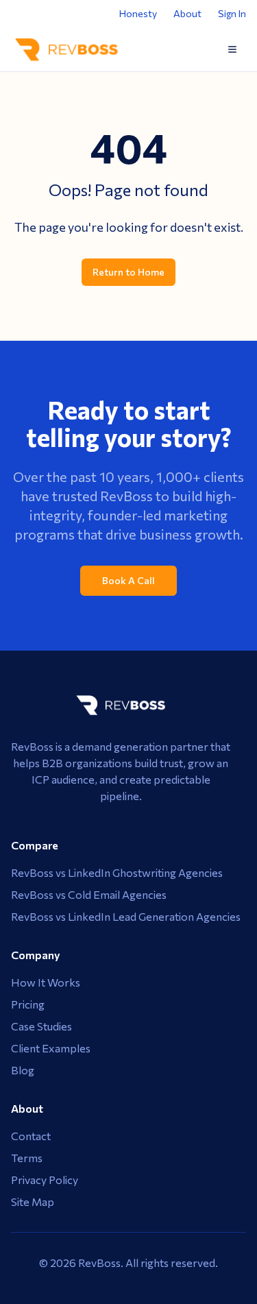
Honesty (138, 13)
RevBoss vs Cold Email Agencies (89, 894)
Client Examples (50, 1047)
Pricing (28, 1004)
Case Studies (41, 1026)
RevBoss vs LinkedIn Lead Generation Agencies (126, 916)
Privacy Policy (44, 1179)
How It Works (45, 982)
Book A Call (128, 580)
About (187, 13)
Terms (26, 1157)
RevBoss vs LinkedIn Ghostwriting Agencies (117, 872)
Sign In (232, 13)
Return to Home (128, 272)
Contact (31, 1135)
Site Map (32, 1201)
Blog (22, 1069)
